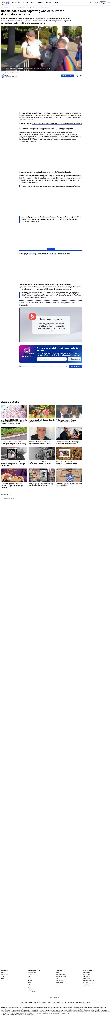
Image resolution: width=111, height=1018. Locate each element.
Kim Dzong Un (86, 972)
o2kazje (25, 3)
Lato (57, 984)
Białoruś (30, 989)
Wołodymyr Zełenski (88, 984)
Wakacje (58, 986)
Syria (29, 982)
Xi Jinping (85, 982)
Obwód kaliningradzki (61, 976)
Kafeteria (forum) (5, 974)
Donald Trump (86, 974)
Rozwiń (50, 249)
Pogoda (48, 3)
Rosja (29, 978)
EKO (6, 75)
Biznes (56, 3)
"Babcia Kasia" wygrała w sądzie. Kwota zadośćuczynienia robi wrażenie (57, 123)
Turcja (29, 976)
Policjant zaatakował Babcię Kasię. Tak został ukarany (51, 254)
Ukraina (30, 974)
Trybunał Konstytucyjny (61, 980)
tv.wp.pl (2, 976)
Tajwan (30, 984)
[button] (96, 3)
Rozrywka (40, 3)
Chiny (57, 978)
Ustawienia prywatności (82, 1003)
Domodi (2, 972)
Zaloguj (103, 3)
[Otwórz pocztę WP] (91, 2)
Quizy (32, 3)
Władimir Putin (86, 976)
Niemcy (30, 987)
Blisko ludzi (16, 3)
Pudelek (2, 978)
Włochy (30, 980)
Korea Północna (32, 972)
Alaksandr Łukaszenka (88, 980)
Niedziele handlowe (60, 974)
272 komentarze (68, 76)
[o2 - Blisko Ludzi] (9, 2)
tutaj (33, 1014)
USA (29, 986)
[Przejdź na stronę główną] (3, 4)
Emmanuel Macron (87, 978)
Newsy (57, 972)
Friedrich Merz (86, 986)
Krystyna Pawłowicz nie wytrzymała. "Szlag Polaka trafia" (52, 172)
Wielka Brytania (32, 991)
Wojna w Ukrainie (60, 982)
